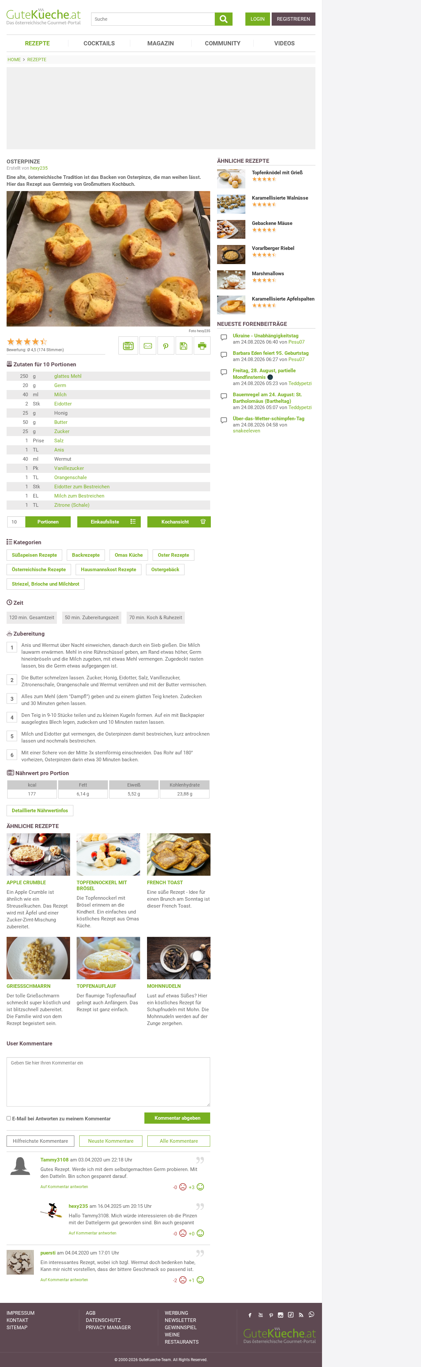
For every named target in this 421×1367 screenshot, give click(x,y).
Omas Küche (129, 555)
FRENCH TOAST (165, 883)
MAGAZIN (160, 43)
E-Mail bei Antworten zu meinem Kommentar (61, 1119)
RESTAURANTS (182, 1342)
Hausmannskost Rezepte (108, 570)
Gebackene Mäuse (272, 223)
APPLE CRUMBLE (26, 883)
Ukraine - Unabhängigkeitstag (266, 336)
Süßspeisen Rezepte (34, 555)
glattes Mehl (68, 376)
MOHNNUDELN (164, 986)
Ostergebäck (165, 570)
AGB (90, 1313)
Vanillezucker (69, 468)
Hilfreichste (40, 1141)
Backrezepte (86, 555)
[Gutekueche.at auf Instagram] (280, 1315)
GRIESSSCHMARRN (29, 986)
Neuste (111, 1141)
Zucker (61, 431)
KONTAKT (17, 1320)
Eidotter (63, 404)
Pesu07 (296, 342)
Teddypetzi (300, 383)
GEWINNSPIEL (181, 1327)
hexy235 (39, 168)
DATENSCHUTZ (103, 1320)
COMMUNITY (222, 43)
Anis (59, 450)
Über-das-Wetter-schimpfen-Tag (269, 419)
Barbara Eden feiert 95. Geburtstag (271, 353)
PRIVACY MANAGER (108, 1327)
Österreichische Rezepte (39, 570)
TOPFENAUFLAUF (96, 986)
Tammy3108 (54, 1160)
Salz (58, 441)
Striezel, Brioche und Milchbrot (45, 584)
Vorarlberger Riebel (273, 248)
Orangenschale (70, 477)
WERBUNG (176, 1313)
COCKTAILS (99, 43)
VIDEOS (284, 43)
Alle (179, 1141)
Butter (60, 422)
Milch (60, 395)
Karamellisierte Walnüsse (280, 198)
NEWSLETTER (180, 1320)
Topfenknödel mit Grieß (277, 173)
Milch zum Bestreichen (79, 496)
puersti (48, 1253)
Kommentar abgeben (177, 1118)
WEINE (172, 1335)
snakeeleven (246, 431)
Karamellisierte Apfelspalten (283, 299)
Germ (60, 385)
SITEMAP (17, 1327)
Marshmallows (268, 274)
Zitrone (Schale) (71, 505)
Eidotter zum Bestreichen (82, 487)
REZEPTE (37, 43)
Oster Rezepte (173, 555)
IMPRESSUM (21, 1313)
